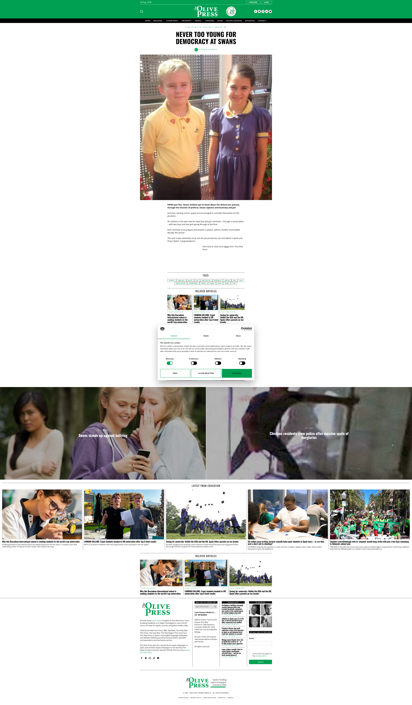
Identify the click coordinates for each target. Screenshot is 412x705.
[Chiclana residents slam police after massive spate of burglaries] (309, 433)
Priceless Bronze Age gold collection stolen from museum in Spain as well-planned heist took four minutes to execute (233, 631)
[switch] (194, 363)
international (193, 283)
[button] (215, 606)
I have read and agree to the (262, 655)
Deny (175, 373)
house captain (180, 283)
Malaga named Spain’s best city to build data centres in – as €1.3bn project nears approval (232, 642)
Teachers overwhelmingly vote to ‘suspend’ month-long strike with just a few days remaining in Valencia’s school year (369, 542)
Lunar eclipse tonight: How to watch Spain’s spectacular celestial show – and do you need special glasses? (232, 652)
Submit (261, 662)
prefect (203, 283)
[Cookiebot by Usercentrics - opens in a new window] (242, 329)
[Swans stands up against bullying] (103, 433)
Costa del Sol (206, 280)
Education (207, 27)
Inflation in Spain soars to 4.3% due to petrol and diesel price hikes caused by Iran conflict (233, 620)
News (226, 246)
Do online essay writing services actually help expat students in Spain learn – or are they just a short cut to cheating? (286, 542)
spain (219, 283)
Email (252, 638)
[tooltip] (255, 11)
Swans (227, 283)
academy (171, 280)
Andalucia (181, 280)
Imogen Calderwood (209, 49)
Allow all (237, 373)
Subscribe (253, 2)
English (227, 280)
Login (266, 2)
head (240, 280)
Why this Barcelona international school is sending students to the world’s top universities (177, 318)
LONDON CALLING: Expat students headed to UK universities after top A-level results (206, 318)
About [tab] (238, 336)
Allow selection (206, 373)
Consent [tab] (174, 336)
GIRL (234, 280)
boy (197, 280)
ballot (190, 280)
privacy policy (260, 656)
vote (234, 283)
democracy (217, 280)
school (212, 283)
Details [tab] (206, 336)
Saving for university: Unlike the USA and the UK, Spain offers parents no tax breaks (232, 318)
